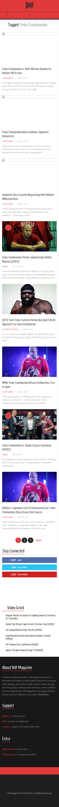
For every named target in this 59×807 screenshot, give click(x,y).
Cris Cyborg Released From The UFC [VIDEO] (24, 630)
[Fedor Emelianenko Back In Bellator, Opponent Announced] (29, 110)
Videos (5, 266)
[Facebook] (22, 799)
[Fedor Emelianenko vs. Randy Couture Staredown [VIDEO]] (29, 424)
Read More (43, 694)
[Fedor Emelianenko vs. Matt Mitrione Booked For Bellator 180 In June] (29, 47)
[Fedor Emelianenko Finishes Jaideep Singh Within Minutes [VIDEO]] (29, 236)
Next (39, 540)
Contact (6, 726)
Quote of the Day (10, 329)
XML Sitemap (8, 749)
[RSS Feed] (36, 799)
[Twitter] (32, 799)
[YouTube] (27, 799)
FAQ (4, 721)
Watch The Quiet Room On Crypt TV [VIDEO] (24, 650)
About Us (6, 716)
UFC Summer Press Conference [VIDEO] (22, 644)
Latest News (7, 78)
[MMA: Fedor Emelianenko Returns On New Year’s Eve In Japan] (29, 362)
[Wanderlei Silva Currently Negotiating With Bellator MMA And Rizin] (29, 174)
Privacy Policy (8, 754)
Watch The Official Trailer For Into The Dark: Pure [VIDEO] (30, 624)
